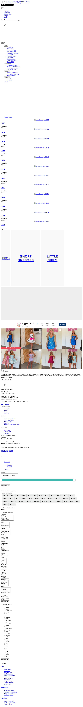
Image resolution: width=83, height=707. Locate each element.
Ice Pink (8, 630)
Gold (7, 648)
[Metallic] (3, 546)
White (7, 656)
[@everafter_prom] (19, 324)
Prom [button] (2, 666)
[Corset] (6, 534)
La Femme (6, 676)
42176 (3, 206)
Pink (7, 632)
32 (44, 498)
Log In (5, 17)
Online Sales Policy (9, 420)
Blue (7, 622)
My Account (7, 12)
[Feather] (3, 562)
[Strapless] (5, 599)
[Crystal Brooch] (4, 556)
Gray (7, 653)
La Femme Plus (8, 681)
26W (22, 501)
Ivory (7, 645)
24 (18, 498)
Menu (2, 42)
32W (45, 501)
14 (60, 495)
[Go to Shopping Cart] (1, 7)
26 (25, 498)
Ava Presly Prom (8, 674)
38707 (3, 225)
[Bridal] (7, 515)
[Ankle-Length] (4, 566)
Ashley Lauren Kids (9, 701)
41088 (3, 132)
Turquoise (8, 617)
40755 (3, 169)
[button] (6, 46)
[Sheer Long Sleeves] (6, 592)
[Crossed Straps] (5, 538)
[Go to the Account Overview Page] (1, 8)
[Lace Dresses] (5, 527)
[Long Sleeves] (6, 591)
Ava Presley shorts (8, 695)
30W (37, 501)
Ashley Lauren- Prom (9, 675)
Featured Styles (8, 117)
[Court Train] (4, 570)
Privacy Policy (7, 421)
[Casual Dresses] (7, 518)
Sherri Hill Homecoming (10, 692)
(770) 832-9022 (7, 451)
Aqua (7, 615)
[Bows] (4, 554)
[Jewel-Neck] (5, 578)
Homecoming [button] (4, 687)
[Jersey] (3, 563)
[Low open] (5, 541)
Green (7, 612)
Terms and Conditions (9, 418)
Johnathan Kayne (8, 678)
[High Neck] (5, 576)
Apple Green (9, 610)
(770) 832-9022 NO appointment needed (18, 3)
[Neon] (3, 547)
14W (51, 498)
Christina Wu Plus (8, 682)
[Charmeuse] (3, 559)
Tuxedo (6, 469)
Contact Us (7, 409)
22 (12, 498)
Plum (7, 638)
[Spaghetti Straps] (5, 598)
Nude (7, 646)
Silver (7, 654)
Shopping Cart (7, 14)
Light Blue (8, 619)
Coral (7, 643)
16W (58, 498)
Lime (7, 614)
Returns (6, 410)
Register (6, 15)
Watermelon (9, 636)
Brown (7, 650)
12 (53, 495)
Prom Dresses (7, 669)
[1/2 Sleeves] (6, 588)
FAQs (5, 411)
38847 (3, 178)
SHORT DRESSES (26, 258)
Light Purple (9, 628)
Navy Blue (8, 623)
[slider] (74, 480)
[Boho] (5, 524)
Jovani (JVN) (7, 684)
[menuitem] (43, 11)
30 (38, 498)
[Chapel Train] (4, 569)
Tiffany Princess (8, 704)
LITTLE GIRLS (52, 258)
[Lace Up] (5, 540)
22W (6, 501)
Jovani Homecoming (9, 693)
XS (60, 501)
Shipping (6, 423)
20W (74, 498)
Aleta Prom (7, 679)
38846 (3, 160)
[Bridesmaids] (7, 517)
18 (72, 495)
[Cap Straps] (5, 595)
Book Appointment (7, 4)
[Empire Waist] (5, 582)
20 (6, 498)
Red (7, 640)
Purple (7, 625)
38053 (3, 197)
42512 (3, 151)
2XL (13, 504)
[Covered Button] (5, 537)
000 (6, 495)
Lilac (7, 627)
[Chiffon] (3, 560)
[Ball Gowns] (5, 523)
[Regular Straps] (5, 597)
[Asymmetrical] (4, 567)
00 (13, 495)
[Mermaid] (5, 583)
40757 (3, 123)
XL (6, 504)
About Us (6, 413)
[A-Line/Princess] (5, 581)
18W (66, 498)
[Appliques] (4, 552)
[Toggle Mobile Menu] (1, 456)
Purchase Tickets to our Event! (12, 424)
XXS (52, 501)
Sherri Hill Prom (8, 672)
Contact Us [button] (7, 462)
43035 (3, 188)
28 (31, 498)
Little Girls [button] (4, 698)
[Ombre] (3, 548)
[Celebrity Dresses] (6, 531)
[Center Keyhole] (6, 533)
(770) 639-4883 (5, 404)
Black (7, 651)
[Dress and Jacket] (5, 525)
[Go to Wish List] (3, 7)
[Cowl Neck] (5, 573)
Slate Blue (8, 620)
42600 (3, 141)
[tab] (43, 462)
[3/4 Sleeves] (6, 589)
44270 (3, 215)
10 (47, 495)
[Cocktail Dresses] (7, 519)
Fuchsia (8, 635)
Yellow (7, 607)
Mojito (7, 609)
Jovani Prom (7, 671)
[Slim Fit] (5, 585)
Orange (7, 641)
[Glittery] (3, 544)
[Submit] (19, 20)
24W (14, 501)
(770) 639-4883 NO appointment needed (19, 1)
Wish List (6, 11)
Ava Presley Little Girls (10, 702)
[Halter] (5, 575)
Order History (7, 431)
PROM (6, 258)
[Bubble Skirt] (6, 530)
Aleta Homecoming (9, 690)
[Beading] (4, 553)
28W (29, 501)
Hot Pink (8, 633)
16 (66, 495)
